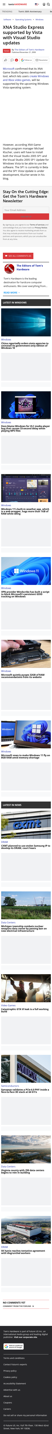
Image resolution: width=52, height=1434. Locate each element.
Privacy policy (9, 1370)
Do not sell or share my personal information (25, 1415)
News (6, 50)
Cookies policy (10, 1377)
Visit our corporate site (25, 1337)
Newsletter (43, 60)
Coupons (7, 1402)
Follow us (28, 60)
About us (7, 1396)
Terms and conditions (14, 1358)
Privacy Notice (41, 227)
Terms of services (37, 224)
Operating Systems (23, 19)
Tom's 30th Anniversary (30, 11)
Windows (39, 19)
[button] (48, 4)
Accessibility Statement (14, 1383)
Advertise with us (11, 1389)
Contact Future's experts (15, 1364)
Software (7, 19)
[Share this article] (5, 60)
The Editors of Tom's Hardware (29, 49)
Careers (7, 1409)
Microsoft (8, 68)
